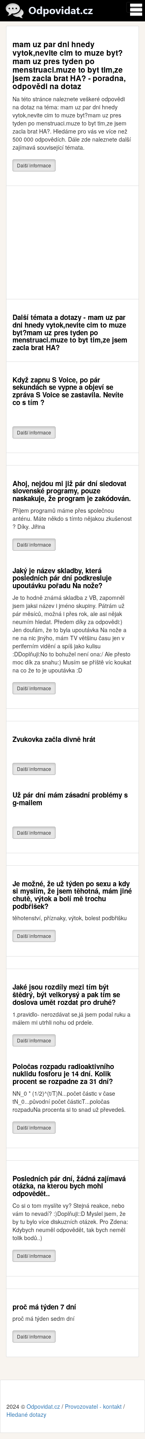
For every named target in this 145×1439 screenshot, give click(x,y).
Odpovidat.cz (43, 1406)
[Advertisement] (72, 242)
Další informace (34, 165)
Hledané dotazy (26, 1414)
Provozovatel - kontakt (93, 1406)
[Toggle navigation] (133, 7)
